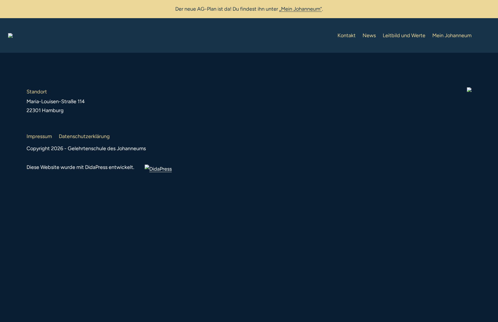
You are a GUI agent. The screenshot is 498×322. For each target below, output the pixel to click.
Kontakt (346, 35)
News (369, 35)
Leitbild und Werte (404, 35)
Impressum (39, 136)
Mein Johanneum (451, 35)
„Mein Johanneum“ (300, 9)
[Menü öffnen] (485, 35)
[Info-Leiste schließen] (489, 8)
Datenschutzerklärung (84, 136)
